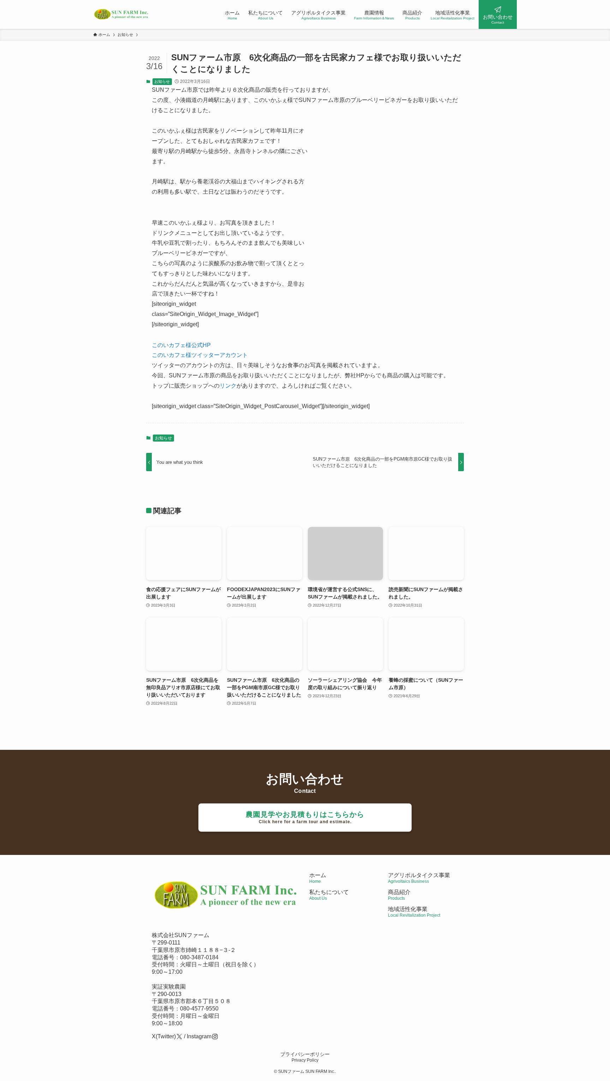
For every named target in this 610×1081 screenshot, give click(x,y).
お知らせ (162, 81)
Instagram (199, 1036)
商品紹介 (399, 895)
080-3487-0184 (199, 957)
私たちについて (329, 895)
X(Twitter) (164, 1036)
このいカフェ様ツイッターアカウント (200, 355)
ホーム (317, 878)
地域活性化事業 (414, 912)
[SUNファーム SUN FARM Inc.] (121, 14)
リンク (228, 386)
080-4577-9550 (199, 1009)
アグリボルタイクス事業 (419, 875)
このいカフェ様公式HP (181, 345)
